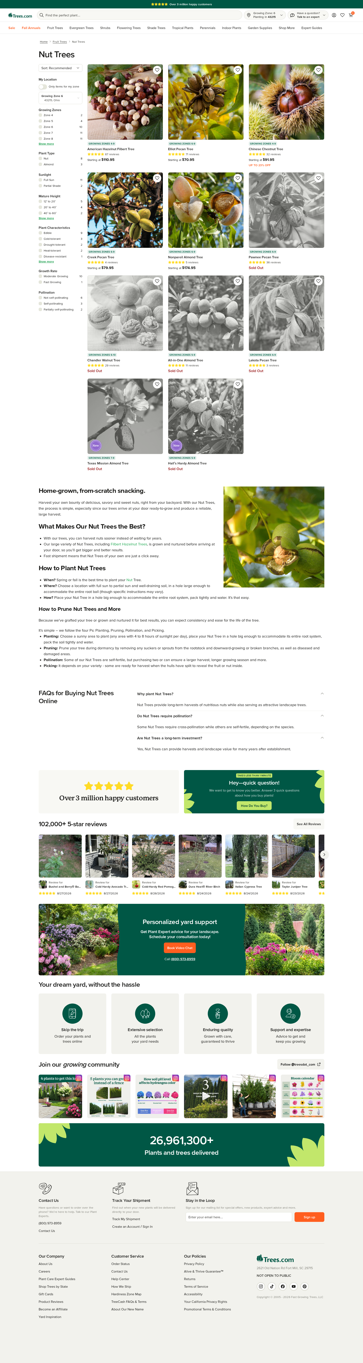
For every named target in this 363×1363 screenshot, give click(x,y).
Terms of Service (196, 1286)
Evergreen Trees (81, 28)
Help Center (120, 1279)
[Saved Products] (342, 15)
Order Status (120, 1264)
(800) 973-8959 (183, 959)
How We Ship (121, 1286)
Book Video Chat (179, 948)
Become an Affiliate (53, 1309)
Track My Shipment (126, 1219)
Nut (129, 580)
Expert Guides (311, 28)
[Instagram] (261, 1286)
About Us (45, 1264)
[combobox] (60, 68)
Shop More (287, 28)
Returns (189, 1279)
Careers (44, 1271)
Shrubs (105, 28)
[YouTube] (293, 1286)
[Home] (20, 15)
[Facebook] (283, 1286)
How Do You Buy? (254, 805)
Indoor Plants (231, 28)
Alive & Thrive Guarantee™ (203, 1271)
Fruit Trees (55, 28)
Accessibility (193, 1294)
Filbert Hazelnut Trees (129, 544)
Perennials (207, 28)
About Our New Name (127, 1309)
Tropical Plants (182, 28)
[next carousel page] (324, 854)
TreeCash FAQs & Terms (128, 1301)
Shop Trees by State (53, 1286)
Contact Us (47, 1231)
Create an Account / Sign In (132, 1226)
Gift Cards (46, 1294)
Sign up (309, 1217)
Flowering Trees (129, 28)
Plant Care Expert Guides (57, 1279)
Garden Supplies (260, 28)
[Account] (334, 15)
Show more (46, 143)
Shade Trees (156, 28)
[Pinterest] (304, 1286)
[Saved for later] (157, 70)
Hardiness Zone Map (126, 1294)
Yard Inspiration (50, 1317)
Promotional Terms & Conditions (207, 1309)
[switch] (43, 86)
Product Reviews (51, 1301)
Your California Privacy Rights (205, 1301)
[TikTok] (272, 1286)
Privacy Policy (194, 1264)
